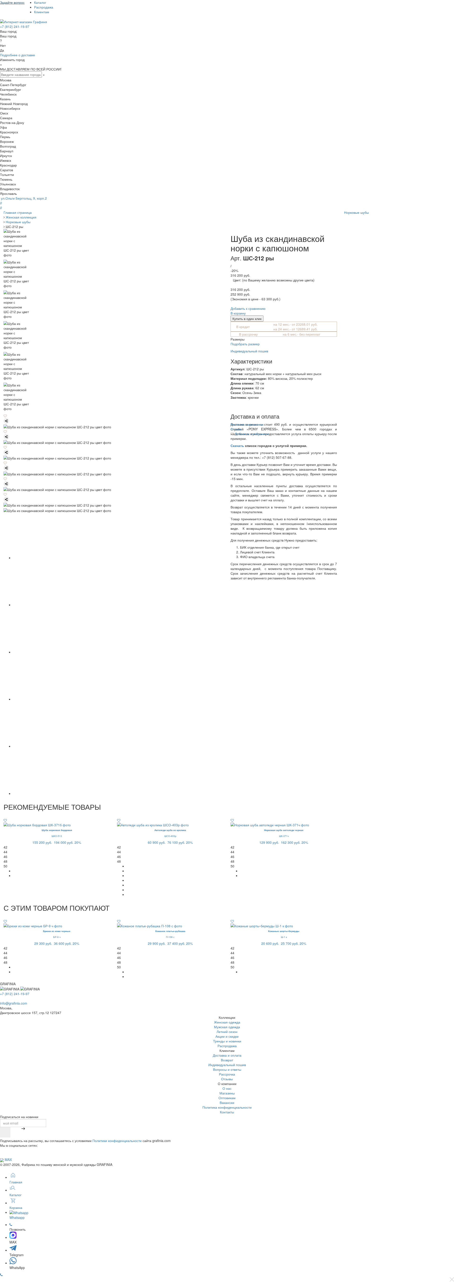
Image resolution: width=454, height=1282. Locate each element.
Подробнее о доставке (17, 55)
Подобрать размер (245, 343)
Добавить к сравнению (248, 308)
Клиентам (41, 11)
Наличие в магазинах (247, 424)
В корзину (238, 313)
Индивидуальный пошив (249, 351)
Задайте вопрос (12, 2)
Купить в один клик (247, 318)
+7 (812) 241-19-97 (14, 26)
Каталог (40, 2)
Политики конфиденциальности (117, 1140)
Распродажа (43, 7)
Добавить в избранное (251, 433)
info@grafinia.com (13, 1003)
